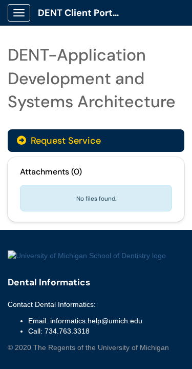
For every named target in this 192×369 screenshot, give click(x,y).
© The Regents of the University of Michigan (88, 347)
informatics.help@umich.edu (96, 321)
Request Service (64, 140)
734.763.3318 (67, 331)
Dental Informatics (49, 282)
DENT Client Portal (79, 13)
